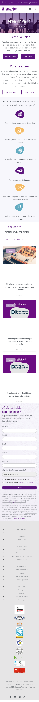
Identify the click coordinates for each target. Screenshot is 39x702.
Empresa (5, 461)
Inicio (15, 26)
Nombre (5, 426)
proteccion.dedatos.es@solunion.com (11, 502)
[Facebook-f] (10, 697)
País (5, 3)
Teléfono (5, 453)
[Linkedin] (20, 697)
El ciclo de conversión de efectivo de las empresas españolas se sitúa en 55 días (19, 287)
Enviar (19, 487)
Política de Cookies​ (20, 687)
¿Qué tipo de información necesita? (14, 470)
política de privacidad (26, 482)
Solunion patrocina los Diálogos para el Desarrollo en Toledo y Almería (19, 341)
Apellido (4, 435)
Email (4, 444)
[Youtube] (15, 697)
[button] (35, 9)
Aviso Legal (20, 684)
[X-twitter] (24, 697)
